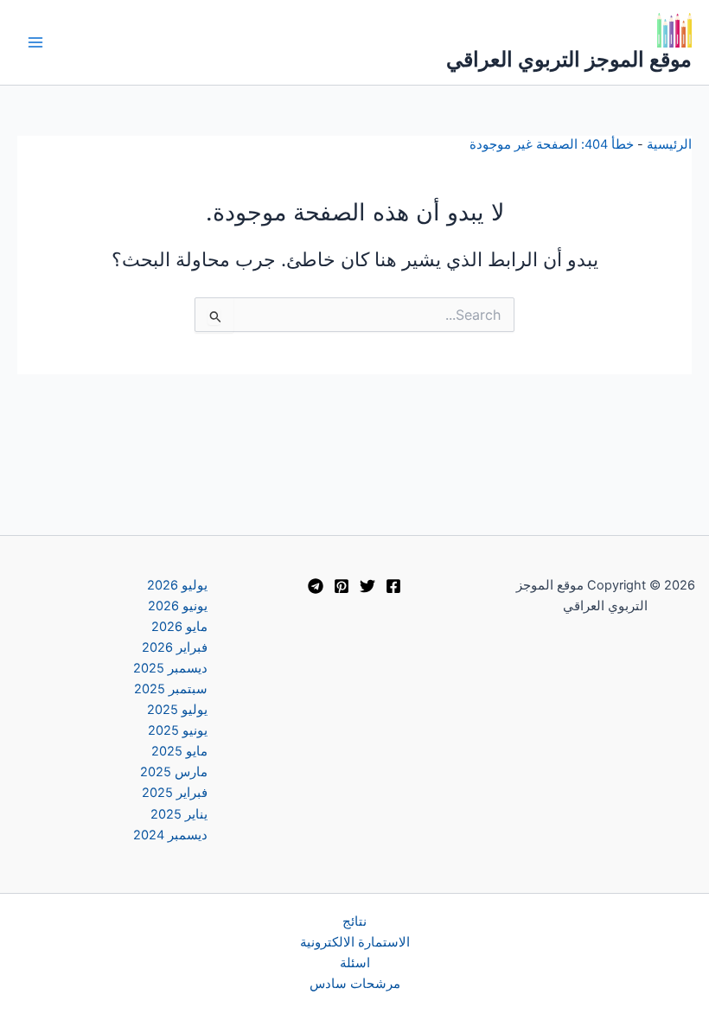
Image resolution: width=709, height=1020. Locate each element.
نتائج (354, 921)
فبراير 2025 (175, 792)
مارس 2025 (174, 772)
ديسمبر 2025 (170, 668)
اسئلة (355, 963)
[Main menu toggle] (35, 42)
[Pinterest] (341, 586)
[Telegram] (315, 586)
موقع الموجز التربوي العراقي (569, 59)
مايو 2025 (179, 751)
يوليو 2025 (177, 709)
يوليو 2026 (177, 585)
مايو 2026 (179, 626)
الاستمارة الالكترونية (355, 942)
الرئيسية (669, 144)
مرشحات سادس (355, 983)
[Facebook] (393, 586)
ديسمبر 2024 (170, 835)
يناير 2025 (179, 814)
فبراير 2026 (175, 647)
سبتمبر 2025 (171, 689)
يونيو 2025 (178, 730)
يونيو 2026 (178, 606)
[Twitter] (367, 586)
